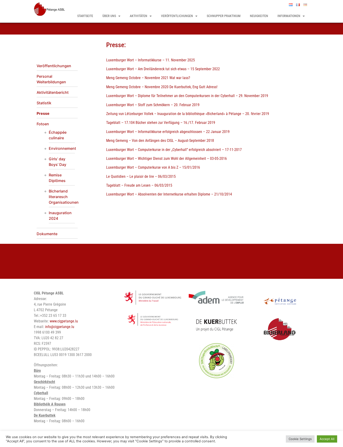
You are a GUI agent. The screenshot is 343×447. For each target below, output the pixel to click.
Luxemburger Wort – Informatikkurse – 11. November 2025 (150, 60)
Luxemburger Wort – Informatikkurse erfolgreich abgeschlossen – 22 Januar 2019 (168, 131)
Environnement (62, 148)
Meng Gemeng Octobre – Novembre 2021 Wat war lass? (148, 78)
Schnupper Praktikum (224, 16)
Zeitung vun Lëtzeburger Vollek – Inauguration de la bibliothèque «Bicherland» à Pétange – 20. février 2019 (187, 114)
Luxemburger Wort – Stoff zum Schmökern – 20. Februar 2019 (153, 105)
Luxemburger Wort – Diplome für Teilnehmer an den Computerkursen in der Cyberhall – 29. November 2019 (187, 96)
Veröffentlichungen (177, 16)
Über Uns (109, 16)
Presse (43, 113)
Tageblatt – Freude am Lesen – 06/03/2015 (139, 185)
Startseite (85, 16)
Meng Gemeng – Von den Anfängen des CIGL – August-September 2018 (160, 140)
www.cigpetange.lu (64, 321)
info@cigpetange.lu (59, 327)
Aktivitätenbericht (53, 92)
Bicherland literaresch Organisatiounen (64, 197)
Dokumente (47, 233)
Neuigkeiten (259, 16)
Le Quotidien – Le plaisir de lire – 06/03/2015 (141, 176)
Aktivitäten (138, 16)
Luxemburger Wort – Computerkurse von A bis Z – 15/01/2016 (153, 167)
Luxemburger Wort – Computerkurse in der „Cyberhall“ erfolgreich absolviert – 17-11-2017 (174, 149)
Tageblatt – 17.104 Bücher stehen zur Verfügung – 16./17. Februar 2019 (160, 122)
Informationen (288, 16)
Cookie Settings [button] (300, 439)
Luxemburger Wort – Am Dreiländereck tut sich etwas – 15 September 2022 (163, 69)
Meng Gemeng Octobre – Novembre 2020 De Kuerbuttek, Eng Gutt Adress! (161, 87)
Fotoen (43, 124)
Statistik (44, 103)
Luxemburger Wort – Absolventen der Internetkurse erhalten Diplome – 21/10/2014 (169, 194)
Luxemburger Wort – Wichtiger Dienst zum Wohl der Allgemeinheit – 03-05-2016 (166, 158)
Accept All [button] (327, 439)
